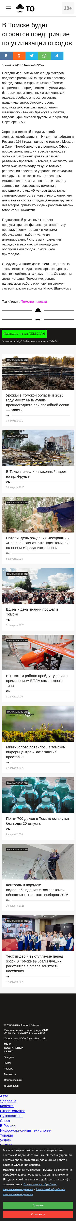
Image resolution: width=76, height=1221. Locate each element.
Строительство (12, 1111)
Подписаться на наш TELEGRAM (24, 333)
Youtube (8, 1068)
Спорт (5, 1121)
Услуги (5, 1140)
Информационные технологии (25, 1130)
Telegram (9, 1057)
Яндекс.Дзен (11, 1086)
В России (7, 1126)
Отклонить (38, 1214)
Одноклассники (13, 1080)
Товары (6, 1135)
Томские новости (34, 301)
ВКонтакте (10, 1074)
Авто (4, 1096)
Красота (7, 1106)
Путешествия (11, 1116)
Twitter (7, 1063)
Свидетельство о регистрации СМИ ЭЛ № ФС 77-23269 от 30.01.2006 (26, 1031)
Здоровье (8, 1101)
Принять (38, 1205)
